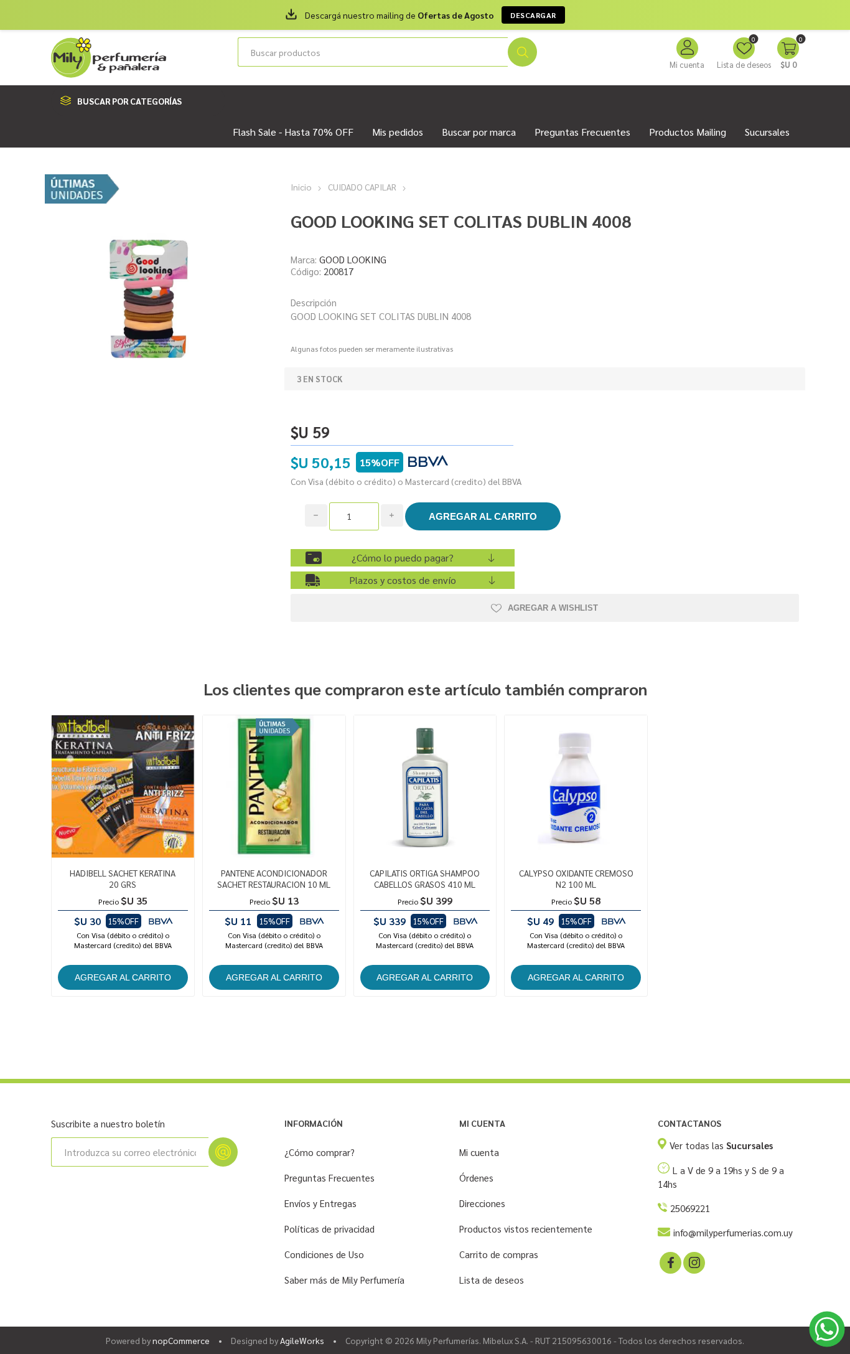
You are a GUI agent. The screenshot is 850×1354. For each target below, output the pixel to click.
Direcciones (482, 1203)
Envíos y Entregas (320, 1203)
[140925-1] (576, 786)
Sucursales (767, 131)
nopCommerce (181, 1340)
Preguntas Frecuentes (329, 1177)
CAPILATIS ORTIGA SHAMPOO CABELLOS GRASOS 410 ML (425, 878)
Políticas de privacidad (329, 1228)
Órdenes (476, 1177)
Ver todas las (721, 1145)
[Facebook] (670, 1262)
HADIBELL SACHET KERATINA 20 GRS (122, 878)
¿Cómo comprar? (319, 1152)
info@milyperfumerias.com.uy (733, 1232)
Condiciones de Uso (324, 1254)
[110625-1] (274, 786)
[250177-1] (123, 786)
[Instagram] (693, 1262)
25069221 (690, 1208)
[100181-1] (425, 786)
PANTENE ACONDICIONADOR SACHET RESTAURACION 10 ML (273, 878)
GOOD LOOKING (352, 259)
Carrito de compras (498, 1254)
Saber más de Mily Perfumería (344, 1280)
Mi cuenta (687, 64)
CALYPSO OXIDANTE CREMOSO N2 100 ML (576, 878)
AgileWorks (302, 1340)
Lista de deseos (491, 1280)
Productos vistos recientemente (525, 1228)
